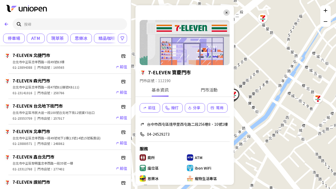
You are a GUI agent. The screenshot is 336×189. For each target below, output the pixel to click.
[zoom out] (325, 21)
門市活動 (209, 90)
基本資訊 (160, 90)
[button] (317, 98)
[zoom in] (325, 10)
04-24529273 (158, 134)
